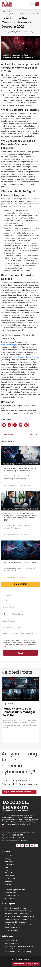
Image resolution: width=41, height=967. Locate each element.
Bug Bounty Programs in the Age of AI (20, 563)
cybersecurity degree (9, 345)
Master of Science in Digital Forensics (24, 357)
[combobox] (7, 614)
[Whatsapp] (26, 425)
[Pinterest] (20, 425)
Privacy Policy (23, 644)
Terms (4, 646)
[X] (9, 425)
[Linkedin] (15, 425)
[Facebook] (3, 425)
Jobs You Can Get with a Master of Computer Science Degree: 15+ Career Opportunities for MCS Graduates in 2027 (20, 516)
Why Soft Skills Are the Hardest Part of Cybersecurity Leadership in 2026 (20, 469)
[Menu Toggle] (32, 4)
